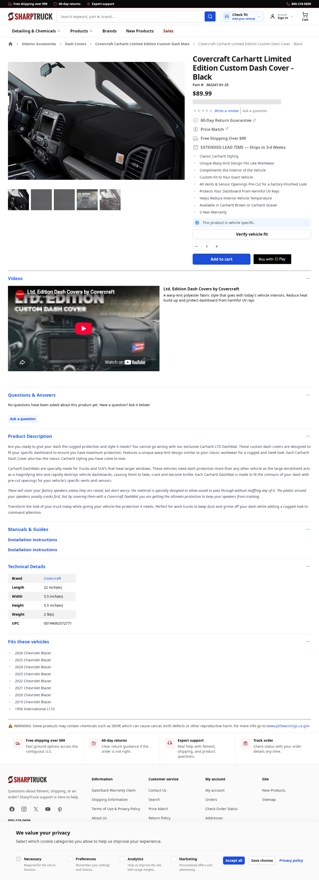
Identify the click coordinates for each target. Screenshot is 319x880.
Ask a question (255, 110)
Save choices (262, 860)
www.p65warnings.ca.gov (288, 725)
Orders (211, 799)
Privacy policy (291, 860)
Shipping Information (110, 799)
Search (154, 799)
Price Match (158, 808)
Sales (168, 31)
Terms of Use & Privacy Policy (116, 808)
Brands (109, 31)
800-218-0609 (19, 820)
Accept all (234, 860)
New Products (140, 31)
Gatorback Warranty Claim (114, 790)
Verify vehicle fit (252, 234)
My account (215, 790)
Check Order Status (221, 808)
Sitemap (269, 799)
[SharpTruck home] (30, 16)
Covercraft (52, 578)
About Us (99, 818)
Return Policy (159, 818)
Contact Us (157, 790)
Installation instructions (32, 539)
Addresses (214, 818)
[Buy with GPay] (272, 259)
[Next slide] (177, 126)
